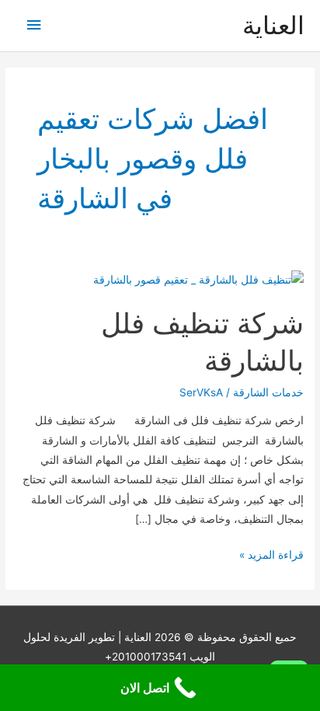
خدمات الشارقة (268, 392)
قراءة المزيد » (271, 556)
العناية (273, 25)
